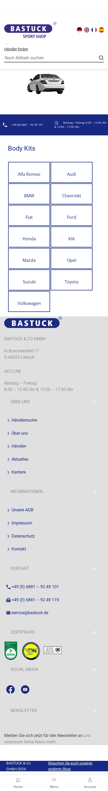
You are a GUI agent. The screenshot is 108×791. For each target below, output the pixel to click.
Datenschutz (23, 536)
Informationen (26, 491)
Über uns (20, 401)
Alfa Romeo (29, 174)
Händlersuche (24, 420)
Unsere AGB (22, 509)
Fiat (29, 217)
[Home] (18, 779)
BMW (29, 196)
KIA (71, 239)
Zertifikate (22, 632)
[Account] (90, 779)
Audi (71, 174)
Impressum (22, 523)
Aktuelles (20, 459)
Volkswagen (29, 303)
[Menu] (54, 779)
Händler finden (16, 49)
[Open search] (101, 57)
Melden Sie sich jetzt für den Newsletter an (43, 735)
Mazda (29, 260)
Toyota (71, 282)
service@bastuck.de (30, 612)
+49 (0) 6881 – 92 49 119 (35, 599)
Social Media (24, 669)
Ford (71, 217)
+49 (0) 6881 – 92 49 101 (35, 586)
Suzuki (29, 282)
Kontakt (19, 548)
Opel (71, 260)
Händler (19, 446)
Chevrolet (71, 196)
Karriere (19, 472)
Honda (29, 239)
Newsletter (23, 710)
